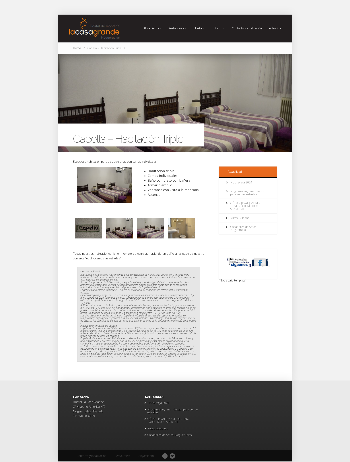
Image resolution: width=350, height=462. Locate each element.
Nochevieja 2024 (241, 182)
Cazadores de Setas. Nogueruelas (243, 228)
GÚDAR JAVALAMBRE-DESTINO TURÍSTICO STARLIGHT (245, 206)
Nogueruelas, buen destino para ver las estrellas (247, 192)
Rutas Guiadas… (240, 218)
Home (77, 48)
